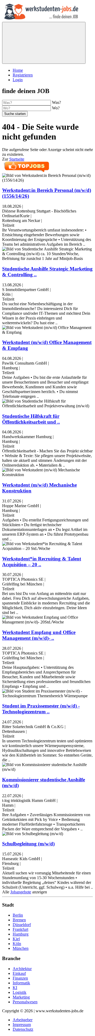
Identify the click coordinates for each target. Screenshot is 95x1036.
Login (18, 80)
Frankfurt (20, 929)
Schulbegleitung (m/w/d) (28, 843)
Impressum (22, 1024)
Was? (56, 102)
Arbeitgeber (22, 1020)
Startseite (16, 159)
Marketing (21, 997)
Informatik (21, 983)
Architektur (22, 968)
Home (18, 70)
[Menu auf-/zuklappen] (44, 43)
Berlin (18, 915)
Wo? (56, 108)
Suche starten (15, 114)
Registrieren (23, 75)
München (20, 948)
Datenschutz (23, 1029)
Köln (17, 943)
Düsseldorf (22, 924)
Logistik (19, 992)
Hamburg (20, 934)
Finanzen (20, 978)
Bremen (19, 920)
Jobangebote (20, 892)
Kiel (16, 939)
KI (15, 987)
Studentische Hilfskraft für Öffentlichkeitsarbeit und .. (31, 419)
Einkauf (19, 973)
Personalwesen (25, 1002)
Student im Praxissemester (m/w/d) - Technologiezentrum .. (41, 708)
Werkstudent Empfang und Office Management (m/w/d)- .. (38, 635)
